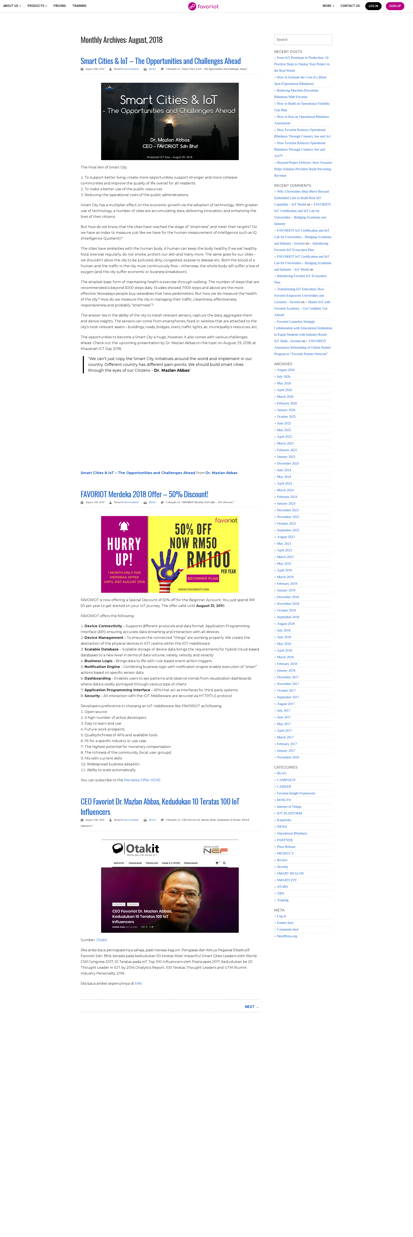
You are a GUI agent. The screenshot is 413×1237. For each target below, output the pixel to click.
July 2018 (283, 630)
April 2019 (284, 570)
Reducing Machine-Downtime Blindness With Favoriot (296, 94)
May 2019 (284, 563)
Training (282, 900)
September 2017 (288, 697)
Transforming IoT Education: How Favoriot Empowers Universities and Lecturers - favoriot (299, 295)
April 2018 (284, 650)
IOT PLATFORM (289, 813)
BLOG (152, 68)
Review (282, 860)
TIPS (280, 893)
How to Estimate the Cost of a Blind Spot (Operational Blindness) (300, 80)
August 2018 (286, 624)
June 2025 (284, 423)
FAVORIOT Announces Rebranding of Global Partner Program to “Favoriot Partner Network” (302, 347)
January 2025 (286, 457)
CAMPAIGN (286, 780)
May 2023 (284, 543)
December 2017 (288, 677)
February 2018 (287, 664)
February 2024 (287, 497)
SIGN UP (395, 6)
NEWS (282, 826)
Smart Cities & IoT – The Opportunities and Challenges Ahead (161, 60)
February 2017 (287, 744)
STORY (282, 887)
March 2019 (285, 577)
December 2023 (288, 510)
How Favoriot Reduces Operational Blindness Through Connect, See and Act (302, 133)
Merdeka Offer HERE (142, 780)
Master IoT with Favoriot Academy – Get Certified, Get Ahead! (302, 308)
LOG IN (373, 6)
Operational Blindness (292, 833)
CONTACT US (350, 6)
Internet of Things (289, 806)
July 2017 (283, 710)
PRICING (60, 6)
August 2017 (286, 704)
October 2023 (286, 523)
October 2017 (286, 690)
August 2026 (286, 370)
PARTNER (285, 840)
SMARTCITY (287, 880)
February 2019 (287, 583)
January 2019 (286, 590)
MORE (327, 6)
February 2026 (287, 403)
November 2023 (288, 517)
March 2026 (285, 396)
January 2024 (286, 503)
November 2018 (288, 603)
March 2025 (285, 443)
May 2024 (284, 477)
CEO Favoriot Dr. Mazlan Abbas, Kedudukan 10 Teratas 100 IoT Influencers (160, 806)
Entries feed (285, 923)
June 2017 (284, 717)
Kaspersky (284, 820)
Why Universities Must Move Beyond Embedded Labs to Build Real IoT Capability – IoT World (301, 198)
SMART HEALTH (290, 873)
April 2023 (284, 550)
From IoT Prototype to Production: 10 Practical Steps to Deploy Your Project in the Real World (302, 64)
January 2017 (286, 750)
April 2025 (284, 436)
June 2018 (284, 637)
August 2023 (286, 537)
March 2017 (285, 737)
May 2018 (284, 644)
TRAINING (79, 6)
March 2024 (285, 490)
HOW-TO (284, 800)
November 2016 (288, 757)
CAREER (284, 786)
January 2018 (286, 670)
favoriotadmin (131, 68)
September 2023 (288, 530)
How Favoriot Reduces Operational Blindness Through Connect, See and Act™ (299, 149)
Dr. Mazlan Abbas (221, 473)
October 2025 (286, 416)
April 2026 (284, 390)
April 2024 (284, 483)
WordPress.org (287, 936)
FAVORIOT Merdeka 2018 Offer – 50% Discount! (144, 493)
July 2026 (283, 376)
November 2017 (288, 684)
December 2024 (288, 463)
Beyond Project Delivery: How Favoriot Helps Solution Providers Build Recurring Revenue (303, 169)
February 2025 (287, 450)
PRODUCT (285, 853)
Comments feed (287, 929)
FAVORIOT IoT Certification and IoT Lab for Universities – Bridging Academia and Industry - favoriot (302, 237)
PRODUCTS (36, 6)
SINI (138, 983)
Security (282, 867)
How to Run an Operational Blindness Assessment (301, 120)
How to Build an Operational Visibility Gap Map (302, 107)
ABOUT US (11, 6)
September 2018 (288, 617)
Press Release (286, 847)
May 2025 (284, 430)
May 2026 (284, 383)
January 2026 (286, 410)
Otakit (101, 940)
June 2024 (284, 470)
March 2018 (285, 657)
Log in (281, 916)
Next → (252, 1007)
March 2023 (285, 557)
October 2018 (286, 610)
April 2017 (284, 730)
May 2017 (284, 724)
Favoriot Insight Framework (296, 793)
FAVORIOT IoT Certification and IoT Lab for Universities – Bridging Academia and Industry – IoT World (302, 263)
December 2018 (288, 597)
